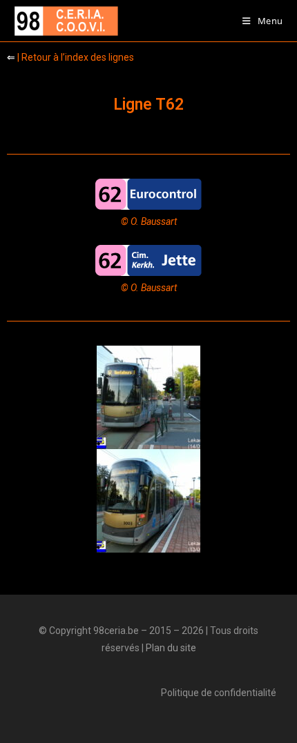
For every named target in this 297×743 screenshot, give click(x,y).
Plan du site (171, 647)
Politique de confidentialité (218, 692)
